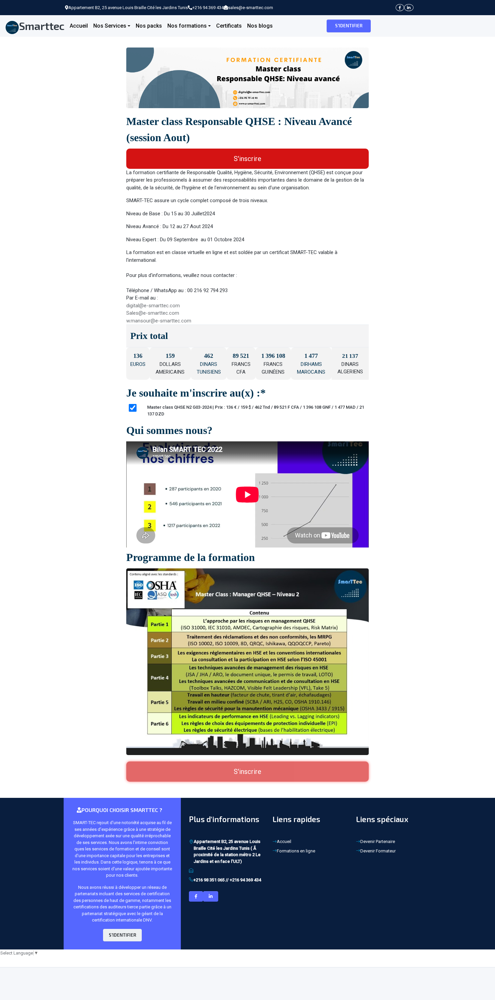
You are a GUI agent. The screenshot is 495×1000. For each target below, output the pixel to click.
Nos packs (149, 26)
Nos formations (187, 26)
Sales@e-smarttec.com (152, 313)
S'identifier (122, 935)
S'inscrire (247, 159)
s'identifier (348, 25)
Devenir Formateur (378, 850)
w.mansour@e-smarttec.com (158, 321)
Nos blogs (260, 26)
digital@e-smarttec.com (153, 306)
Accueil (79, 26)
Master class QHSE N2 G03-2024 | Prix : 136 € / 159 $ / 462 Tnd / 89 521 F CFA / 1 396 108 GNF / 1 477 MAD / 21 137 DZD (255, 410)
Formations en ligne (296, 850)
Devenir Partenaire (377, 841)
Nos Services (109, 26)
